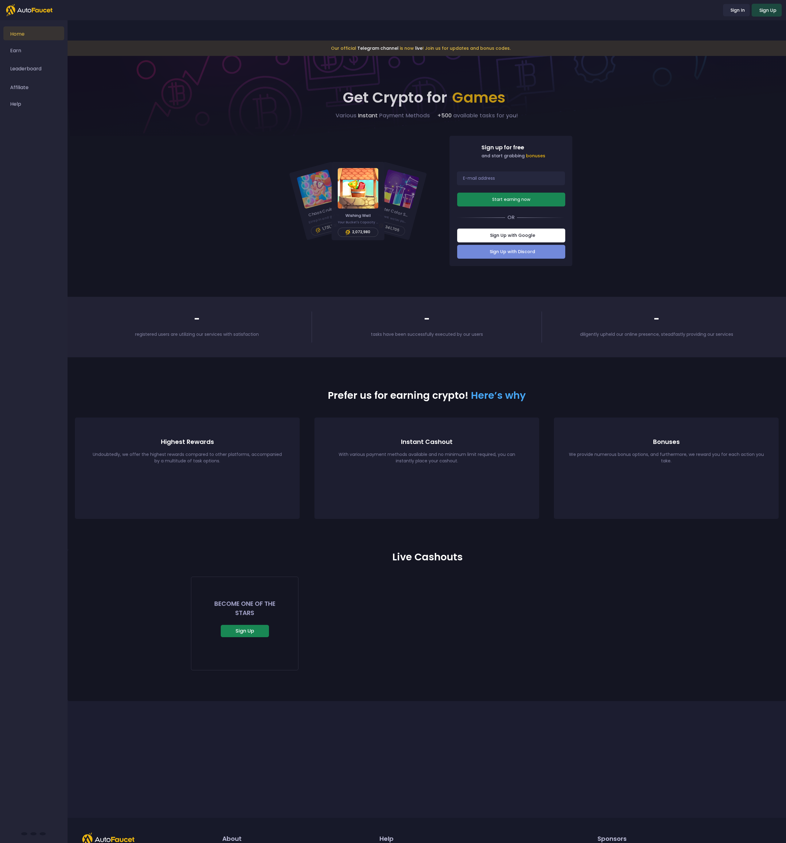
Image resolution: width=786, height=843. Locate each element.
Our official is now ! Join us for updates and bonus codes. (421, 48)
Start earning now (511, 199)
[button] (319, 201)
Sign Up (244, 630)
